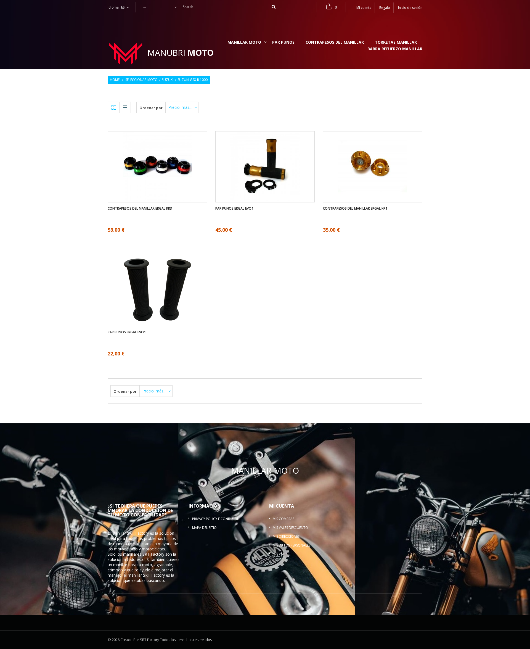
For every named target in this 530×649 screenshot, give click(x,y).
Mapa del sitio (204, 527)
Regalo (384, 7)
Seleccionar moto (141, 80)
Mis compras (283, 518)
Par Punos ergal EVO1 (234, 208)
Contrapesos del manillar (335, 42)
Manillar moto (244, 42)
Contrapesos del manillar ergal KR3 (140, 208)
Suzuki (167, 80)
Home (115, 80)
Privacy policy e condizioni (216, 518)
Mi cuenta (281, 506)
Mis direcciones (286, 536)
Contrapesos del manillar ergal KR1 (355, 208)
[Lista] (125, 107)
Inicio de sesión (410, 7)
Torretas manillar (396, 42)
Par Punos (283, 42)
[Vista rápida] (168, 183)
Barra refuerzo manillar (394, 49)
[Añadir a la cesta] (157, 183)
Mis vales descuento (290, 527)
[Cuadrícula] (114, 107)
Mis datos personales (291, 545)
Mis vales (280, 554)
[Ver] (147, 150)
